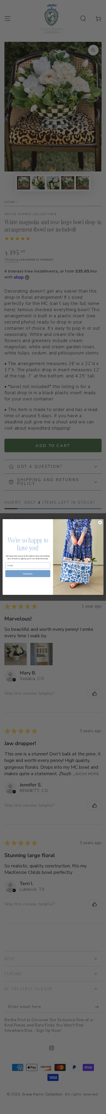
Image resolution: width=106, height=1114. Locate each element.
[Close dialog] (100, 522)
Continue (27, 573)
